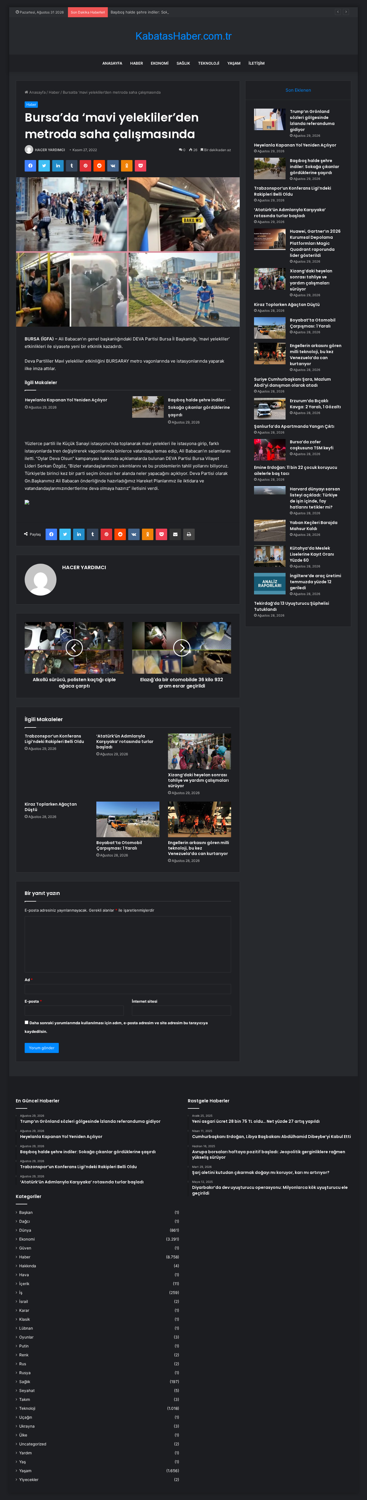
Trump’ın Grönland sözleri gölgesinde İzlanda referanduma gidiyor (312, 120)
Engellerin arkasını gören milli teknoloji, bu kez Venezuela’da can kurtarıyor (198, 848)
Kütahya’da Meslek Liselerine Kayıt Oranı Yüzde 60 (312, 554)
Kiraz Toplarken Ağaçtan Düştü (51, 806)
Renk (23, 1355)
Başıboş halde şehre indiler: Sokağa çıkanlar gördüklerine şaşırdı (168, 12)
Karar (24, 1310)
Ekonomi (160, 63)
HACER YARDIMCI (50, 150)
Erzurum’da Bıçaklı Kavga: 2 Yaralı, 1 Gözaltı (315, 404)
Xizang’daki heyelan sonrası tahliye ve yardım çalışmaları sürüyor (198, 780)
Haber (136, 63)
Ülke (23, 1435)
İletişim (257, 63)
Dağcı (24, 1221)
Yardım (25, 1453)
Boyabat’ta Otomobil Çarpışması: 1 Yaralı (119, 845)
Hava (24, 1274)
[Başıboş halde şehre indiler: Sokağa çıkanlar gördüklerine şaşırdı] (148, 407)
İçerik (24, 1283)
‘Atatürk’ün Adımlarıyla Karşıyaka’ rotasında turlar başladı (124, 741)
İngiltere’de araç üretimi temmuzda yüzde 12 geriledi (315, 582)
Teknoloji (208, 63)
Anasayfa (112, 63)
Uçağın (25, 1417)
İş (20, 1292)
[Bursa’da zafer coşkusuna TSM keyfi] (270, 450)
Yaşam (234, 63)
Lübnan (26, 1328)
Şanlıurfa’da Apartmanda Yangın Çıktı (294, 426)
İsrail (23, 1301)
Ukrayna (27, 1426)
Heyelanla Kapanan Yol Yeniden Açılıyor (66, 400)
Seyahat (27, 1390)
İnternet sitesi (144, 1001)
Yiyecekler (28, 1479)
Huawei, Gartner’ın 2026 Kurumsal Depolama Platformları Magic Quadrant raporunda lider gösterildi (315, 243)
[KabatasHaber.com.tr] (183, 36)
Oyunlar (26, 1337)
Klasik (24, 1319)
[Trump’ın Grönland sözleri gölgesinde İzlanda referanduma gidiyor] (270, 119)
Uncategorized (32, 1444)
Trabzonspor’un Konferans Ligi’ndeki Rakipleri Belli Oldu (54, 738)
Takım (24, 1399)
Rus (22, 1364)
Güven (25, 1248)
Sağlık (183, 63)
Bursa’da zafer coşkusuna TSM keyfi (311, 445)
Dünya (25, 1230)
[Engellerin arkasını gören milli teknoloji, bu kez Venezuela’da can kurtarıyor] (199, 819)
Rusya (25, 1372)
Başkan (26, 1212)
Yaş (22, 1461)
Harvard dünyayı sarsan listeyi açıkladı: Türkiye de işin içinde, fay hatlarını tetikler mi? (315, 498)
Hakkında (27, 1266)
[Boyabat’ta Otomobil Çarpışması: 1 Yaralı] (127, 819)
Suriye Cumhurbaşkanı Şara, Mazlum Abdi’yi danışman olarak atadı (292, 382)
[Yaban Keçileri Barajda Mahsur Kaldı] (270, 530)
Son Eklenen (298, 90)
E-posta (33, 1001)
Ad (29, 979)
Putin (24, 1346)
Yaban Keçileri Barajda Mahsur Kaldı (313, 526)
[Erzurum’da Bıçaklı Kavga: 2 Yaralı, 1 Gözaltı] (270, 408)
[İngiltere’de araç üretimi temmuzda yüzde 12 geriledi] (270, 583)
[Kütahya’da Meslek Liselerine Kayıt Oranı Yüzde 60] (270, 556)
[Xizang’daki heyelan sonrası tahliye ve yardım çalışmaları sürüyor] (199, 751)
